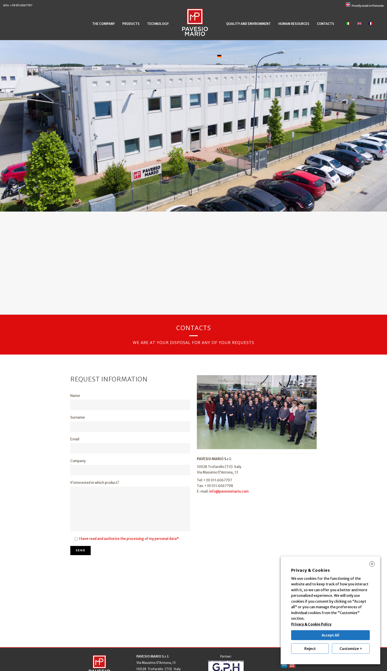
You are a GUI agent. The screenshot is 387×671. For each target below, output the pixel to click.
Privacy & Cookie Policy (311, 624)
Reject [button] (310, 648)
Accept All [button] (330, 635)
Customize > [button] (351, 648)
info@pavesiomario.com (229, 491)
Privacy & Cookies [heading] (310, 570)
